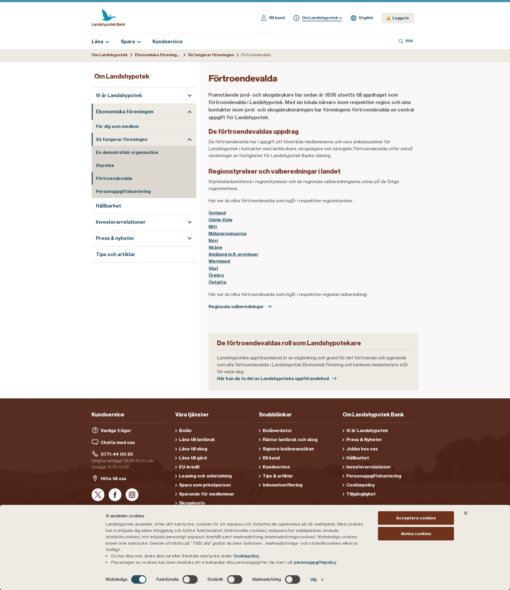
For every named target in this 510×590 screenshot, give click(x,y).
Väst (213, 268)
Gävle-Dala (220, 219)
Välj (313, 579)
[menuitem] (144, 96)
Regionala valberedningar (237, 306)
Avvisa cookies (416, 533)
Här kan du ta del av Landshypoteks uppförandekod (273, 378)
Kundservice (167, 41)
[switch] (190, 579)
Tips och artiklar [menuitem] (115, 255)
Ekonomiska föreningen (158, 55)
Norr (213, 240)
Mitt (213, 226)
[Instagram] (132, 495)
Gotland (217, 213)
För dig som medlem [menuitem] (117, 126)
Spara (128, 41)
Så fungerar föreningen (211, 55)
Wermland (219, 261)
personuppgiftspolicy (315, 562)
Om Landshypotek (110, 55)
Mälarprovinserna (227, 233)
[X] (98, 495)
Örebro (216, 275)
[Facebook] (115, 495)
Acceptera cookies (416, 517)
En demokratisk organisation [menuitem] (127, 152)
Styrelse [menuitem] (105, 165)
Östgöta (217, 282)
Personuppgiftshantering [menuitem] (123, 191)
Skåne (215, 247)
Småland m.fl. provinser (233, 254)
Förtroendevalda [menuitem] (114, 178)
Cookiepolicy (246, 555)
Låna (97, 41)
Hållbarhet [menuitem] (108, 206)
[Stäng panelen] (466, 513)
